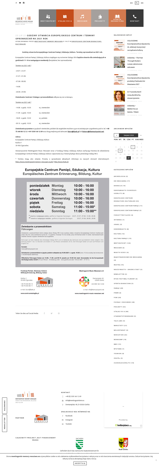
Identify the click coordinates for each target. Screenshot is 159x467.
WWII (116, 344)
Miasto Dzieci (120, 252)
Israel (116, 224)
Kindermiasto (120, 229)
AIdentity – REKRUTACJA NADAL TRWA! (133, 109)
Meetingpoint (120, 243)
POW (115, 297)
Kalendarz (4, 405)
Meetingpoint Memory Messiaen (48, 41)
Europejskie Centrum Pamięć (126, 205)
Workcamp (118, 339)
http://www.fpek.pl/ (61, 162)
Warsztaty (118, 325)
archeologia (119, 176)
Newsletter (4, 423)
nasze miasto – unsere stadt (127, 269)
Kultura (117, 233)
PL (137, 3)
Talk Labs (118, 321)
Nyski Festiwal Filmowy (124, 279)
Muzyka (117, 265)
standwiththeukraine (123, 316)
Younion (117, 353)
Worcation (119, 335)
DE (131, 3)
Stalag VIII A (119, 311)
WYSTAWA (118, 349)
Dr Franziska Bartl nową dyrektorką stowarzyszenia (134, 95)
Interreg (118, 219)
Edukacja (118, 185)
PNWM (116, 293)
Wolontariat (120, 330)
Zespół (117, 358)
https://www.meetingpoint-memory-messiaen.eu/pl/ (34, 162)
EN (142, 3)
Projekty (118, 307)
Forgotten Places (122, 215)
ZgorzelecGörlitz (122, 363)
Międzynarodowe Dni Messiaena (128, 257)
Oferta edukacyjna (122, 283)
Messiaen (118, 247)
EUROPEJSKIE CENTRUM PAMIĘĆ (126, 210)
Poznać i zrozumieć (122, 302)
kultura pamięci (121, 238)
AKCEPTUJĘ (80, 463)
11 (120, 151)
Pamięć (117, 288)
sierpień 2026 (129, 135)
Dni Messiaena (120, 181)
